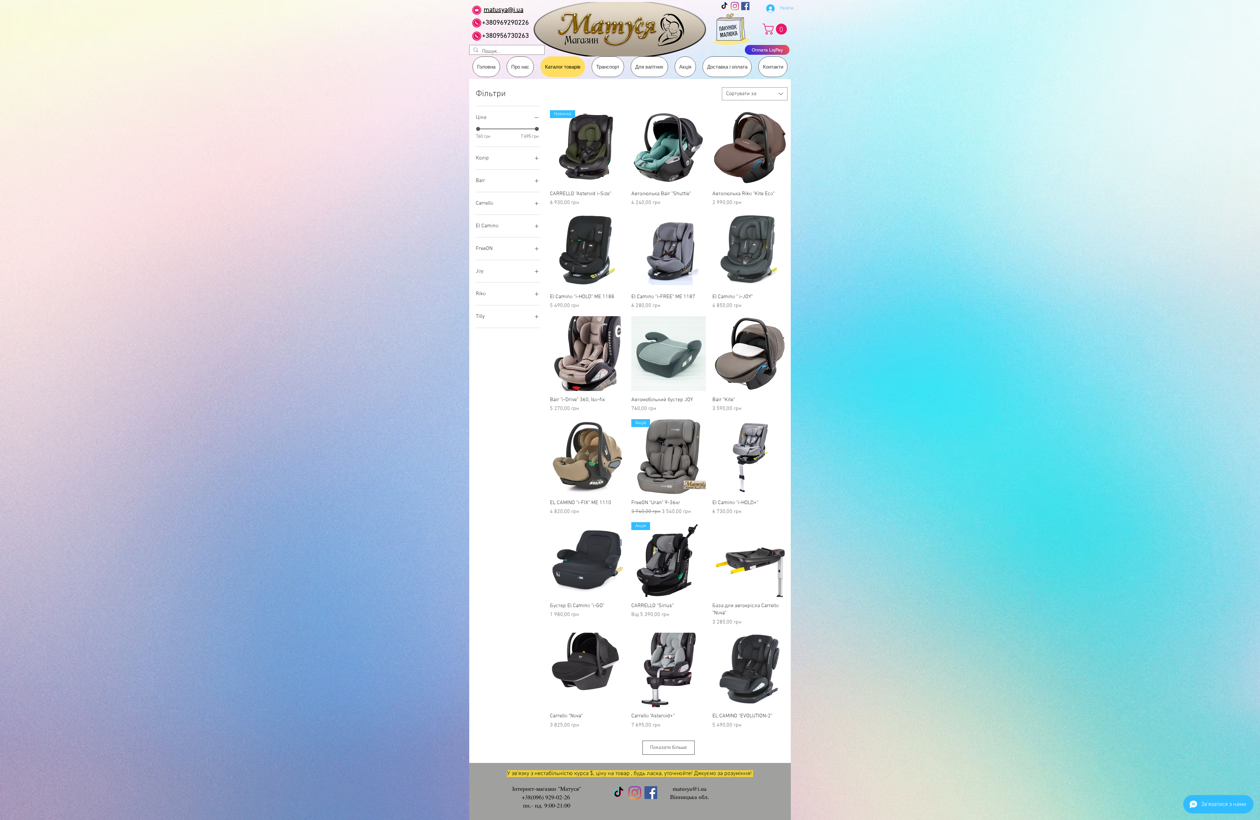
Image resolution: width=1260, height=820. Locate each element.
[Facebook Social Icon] (745, 6)
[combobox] (755, 93)
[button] (608, 66)
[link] (776, 29)
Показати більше (668, 747)
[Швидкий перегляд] (668, 147)
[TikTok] (724, 6)
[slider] (478, 129)
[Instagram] (735, 6)
